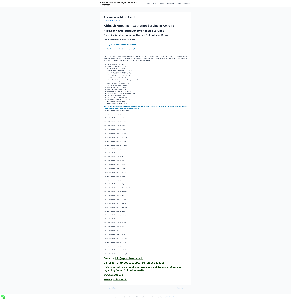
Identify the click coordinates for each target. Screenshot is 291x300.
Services (161, 3)
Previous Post (111, 288)
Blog (179, 3)
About (154, 3)
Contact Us (186, 3)
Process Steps (170, 3)
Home (149, 3)
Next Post (181, 288)
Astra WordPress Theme (170, 297)
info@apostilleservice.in (129, 258)
